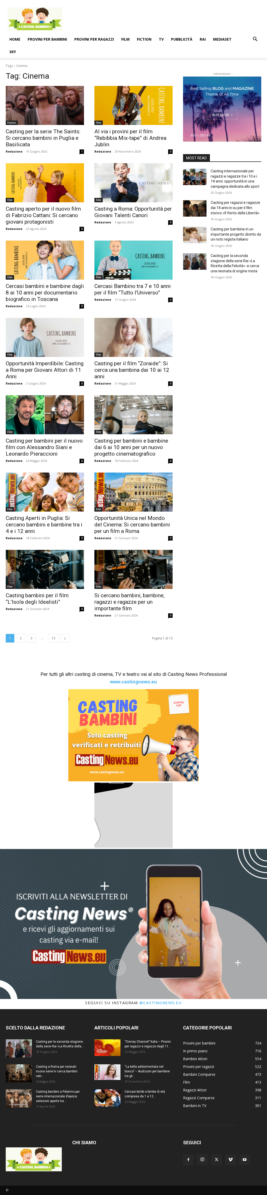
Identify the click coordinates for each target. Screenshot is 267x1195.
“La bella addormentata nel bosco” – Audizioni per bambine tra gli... (147, 1071)
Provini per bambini (47, 39)
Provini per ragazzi (94, 39)
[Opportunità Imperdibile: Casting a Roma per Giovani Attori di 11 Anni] (45, 337)
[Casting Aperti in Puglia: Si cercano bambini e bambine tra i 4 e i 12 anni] (45, 492)
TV (161, 39)
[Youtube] (244, 1160)
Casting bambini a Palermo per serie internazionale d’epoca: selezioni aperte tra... (58, 1096)
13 (53, 638)
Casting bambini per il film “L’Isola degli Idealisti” (37, 598)
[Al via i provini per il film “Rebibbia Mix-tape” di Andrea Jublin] (133, 105)
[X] (216, 1160)
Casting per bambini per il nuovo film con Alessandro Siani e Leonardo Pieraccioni (44, 447)
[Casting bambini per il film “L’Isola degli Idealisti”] (45, 569)
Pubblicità (181, 39)
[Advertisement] (166, 19)
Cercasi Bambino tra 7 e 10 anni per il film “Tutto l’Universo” (132, 289)
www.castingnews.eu (133, 682)
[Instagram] (202, 1159)
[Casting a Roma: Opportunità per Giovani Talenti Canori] (133, 182)
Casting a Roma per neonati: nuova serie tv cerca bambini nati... (56, 1071)
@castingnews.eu (160, 1002)
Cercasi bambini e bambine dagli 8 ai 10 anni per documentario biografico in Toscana (45, 292)
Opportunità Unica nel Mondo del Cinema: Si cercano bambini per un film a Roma (132, 524)
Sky (12, 51)
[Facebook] (188, 1160)
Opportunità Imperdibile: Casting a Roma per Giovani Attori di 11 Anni (44, 370)
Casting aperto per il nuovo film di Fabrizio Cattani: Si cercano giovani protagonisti (43, 215)
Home (14, 39)
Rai (203, 39)
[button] (255, 39)
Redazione (14, 151)
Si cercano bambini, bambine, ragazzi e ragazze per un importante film (129, 602)
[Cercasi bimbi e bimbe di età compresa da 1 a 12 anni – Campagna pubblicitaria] (107, 1098)
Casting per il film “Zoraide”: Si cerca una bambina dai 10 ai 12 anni (131, 370)
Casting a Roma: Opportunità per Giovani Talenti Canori (133, 212)
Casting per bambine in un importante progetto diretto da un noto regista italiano (236, 234)
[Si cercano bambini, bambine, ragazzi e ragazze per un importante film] (133, 569)
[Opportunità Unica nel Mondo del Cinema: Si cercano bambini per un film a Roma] (133, 492)
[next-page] (64, 638)
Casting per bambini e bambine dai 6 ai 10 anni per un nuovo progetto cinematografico (131, 447)
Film (125, 39)
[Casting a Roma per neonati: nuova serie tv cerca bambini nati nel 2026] (19, 1073)
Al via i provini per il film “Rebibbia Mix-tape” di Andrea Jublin (130, 138)
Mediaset (222, 39)
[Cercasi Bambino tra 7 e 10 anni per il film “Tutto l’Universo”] (133, 260)
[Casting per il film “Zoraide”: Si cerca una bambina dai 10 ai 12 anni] (133, 337)
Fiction (144, 39)
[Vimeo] (230, 1160)
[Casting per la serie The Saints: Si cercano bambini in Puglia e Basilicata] (45, 105)
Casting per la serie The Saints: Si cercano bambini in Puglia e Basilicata (43, 138)
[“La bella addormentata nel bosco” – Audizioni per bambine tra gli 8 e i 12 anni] (107, 1072)
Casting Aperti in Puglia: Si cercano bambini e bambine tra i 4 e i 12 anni (44, 524)
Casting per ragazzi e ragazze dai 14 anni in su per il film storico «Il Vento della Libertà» (235, 207)
